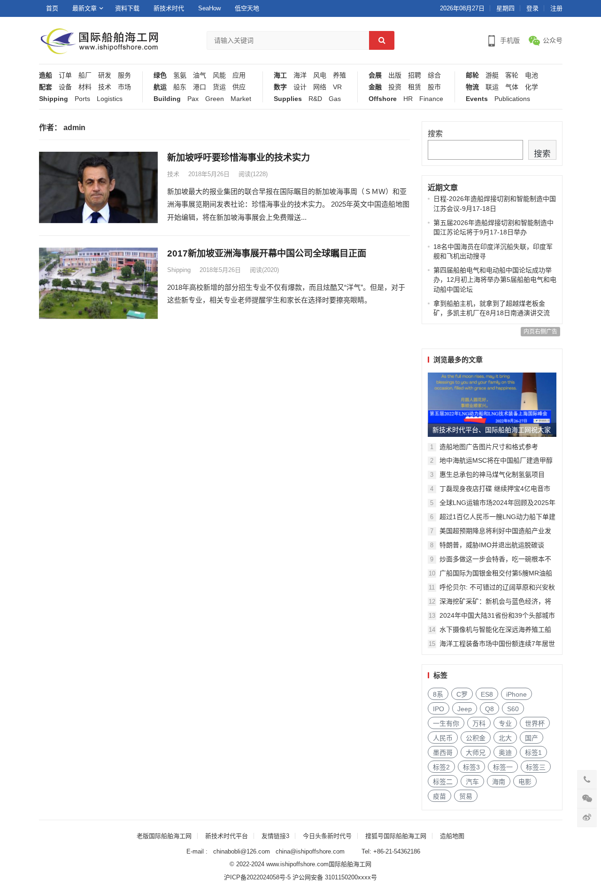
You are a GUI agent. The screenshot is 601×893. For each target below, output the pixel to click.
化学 (531, 87)
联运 (492, 87)
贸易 (465, 796)
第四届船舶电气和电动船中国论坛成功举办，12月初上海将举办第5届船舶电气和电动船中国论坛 (494, 279)
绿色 (160, 75)
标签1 (533, 752)
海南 (498, 781)
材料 (85, 87)
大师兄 (475, 752)
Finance (431, 98)
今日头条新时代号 (327, 835)
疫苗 (439, 796)
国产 (531, 738)
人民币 (443, 738)
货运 (219, 87)
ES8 (487, 694)
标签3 (471, 767)
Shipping (53, 98)
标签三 (536, 767)
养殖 (339, 75)
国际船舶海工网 (350, 864)
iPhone (516, 694)
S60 (513, 709)
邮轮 (472, 75)
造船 (45, 75)
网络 (319, 87)
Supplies (288, 98)
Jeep (464, 709)
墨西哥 (443, 752)
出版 (394, 75)
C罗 (462, 694)
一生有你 (446, 723)
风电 (319, 75)
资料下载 (127, 8)
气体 (511, 87)
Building (167, 98)
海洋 (300, 75)
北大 (505, 738)
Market (241, 98)
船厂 (85, 75)
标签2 (441, 767)
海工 (280, 75)
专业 (505, 723)
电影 (525, 781)
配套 (45, 87)
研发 (104, 75)
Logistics (110, 98)
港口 (199, 87)
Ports (82, 98)
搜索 (435, 134)
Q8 (489, 709)
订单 (65, 75)
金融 (375, 87)
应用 (239, 75)
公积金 (475, 738)
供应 (239, 87)
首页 (52, 8)
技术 (104, 87)
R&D (315, 98)
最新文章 (84, 8)
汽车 (472, 781)
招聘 (414, 75)
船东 (179, 87)
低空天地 (247, 8)
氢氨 (179, 75)
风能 (219, 75)
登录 (532, 8)
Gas (335, 98)
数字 (280, 87)
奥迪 (505, 752)
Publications (512, 98)
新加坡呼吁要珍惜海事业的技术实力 (238, 158)
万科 (478, 723)
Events (477, 98)
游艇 (492, 75)
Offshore (383, 98)
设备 (65, 87)
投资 (394, 87)
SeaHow (209, 8)
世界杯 (535, 723)
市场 (124, 87)
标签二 (443, 781)
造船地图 (452, 835)
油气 (199, 75)
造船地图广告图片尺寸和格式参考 (488, 446)
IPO (438, 709)
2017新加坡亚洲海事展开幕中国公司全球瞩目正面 (266, 253)
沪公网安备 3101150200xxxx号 (335, 877)
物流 (472, 87)
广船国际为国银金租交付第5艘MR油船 (495, 573)
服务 (124, 75)
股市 (434, 87)
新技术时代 (169, 8)
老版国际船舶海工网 (164, 835)
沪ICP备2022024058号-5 (257, 877)
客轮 (511, 75)
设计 (300, 87)
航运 (160, 87)
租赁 (414, 87)
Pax (193, 98)
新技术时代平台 (226, 835)
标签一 (503, 767)
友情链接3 (275, 835)
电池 (531, 75)
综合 (434, 75)
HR (408, 98)
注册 (556, 8)
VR (337, 87)
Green (214, 98)
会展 (375, 75)
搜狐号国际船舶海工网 (395, 835)
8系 (438, 694)
